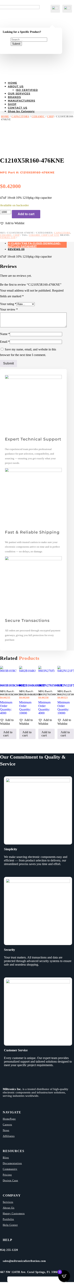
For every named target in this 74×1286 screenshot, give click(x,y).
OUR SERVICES (19, 93)
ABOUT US (15, 86)
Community (10, 1168)
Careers (7, 1124)
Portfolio (8, 1219)
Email (5, 341)
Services (8, 1201)
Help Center (10, 1224)
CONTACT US (17, 107)
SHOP (12, 104)
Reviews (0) (16, 249)
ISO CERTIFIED (27, 89)
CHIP (50, 116)
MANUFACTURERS (21, 100)
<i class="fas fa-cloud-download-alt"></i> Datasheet (34, 245)
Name (5, 334)
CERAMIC (38, 116)
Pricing (7, 1174)
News (6, 1130)
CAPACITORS (20, 116)
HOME (12, 82)
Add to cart (26, 214)
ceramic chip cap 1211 (44, 235)
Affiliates (9, 1135)
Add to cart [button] (7, 734)
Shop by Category (21, 111)
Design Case (10, 1180)
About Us (8, 1207)
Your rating (8, 304)
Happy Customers (14, 1213)
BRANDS (14, 97)
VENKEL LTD (8, 237)
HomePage (9, 1118)
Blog (6, 1157)
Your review (9, 309)
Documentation (12, 1163)
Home (5, 116)
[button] (12, 223)
